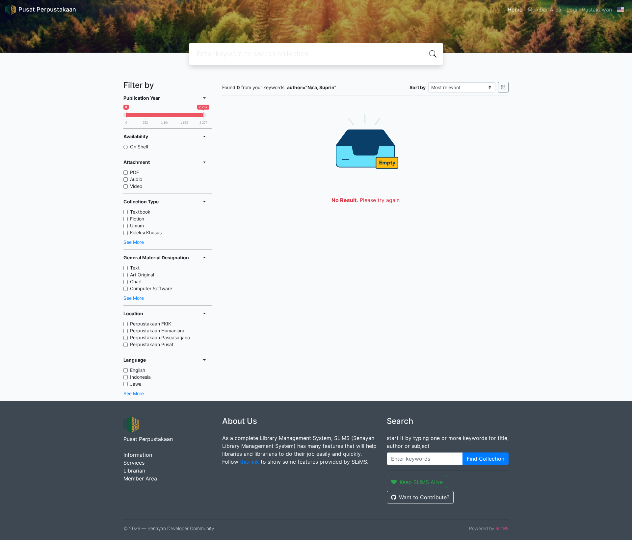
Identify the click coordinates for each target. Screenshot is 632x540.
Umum (137, 225)
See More (133, 242)
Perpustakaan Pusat (151, 344)
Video (136, 186)
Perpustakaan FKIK (150, 323)
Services (134, 462)
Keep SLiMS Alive (421, 482)
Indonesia (140, 377)
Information (137, 454)
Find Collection (485, 458)
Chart (136, 281)
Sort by (417, 87)
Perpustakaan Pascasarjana (160, 337)
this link (249, 461)
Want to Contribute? (424, 497)
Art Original (142, 274)
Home (515, 9)
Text (135, 267)
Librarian (134, 470)
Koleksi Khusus (146, 232)
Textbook (140, 212)
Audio (136, 179)
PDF (134, 172)
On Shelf (139, 146)
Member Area (544, 9)
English (137, 370)
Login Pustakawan (589, 9)
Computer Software (151, 288)
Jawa (136, 384)
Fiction (137, 218)
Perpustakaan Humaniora (157, 330)
